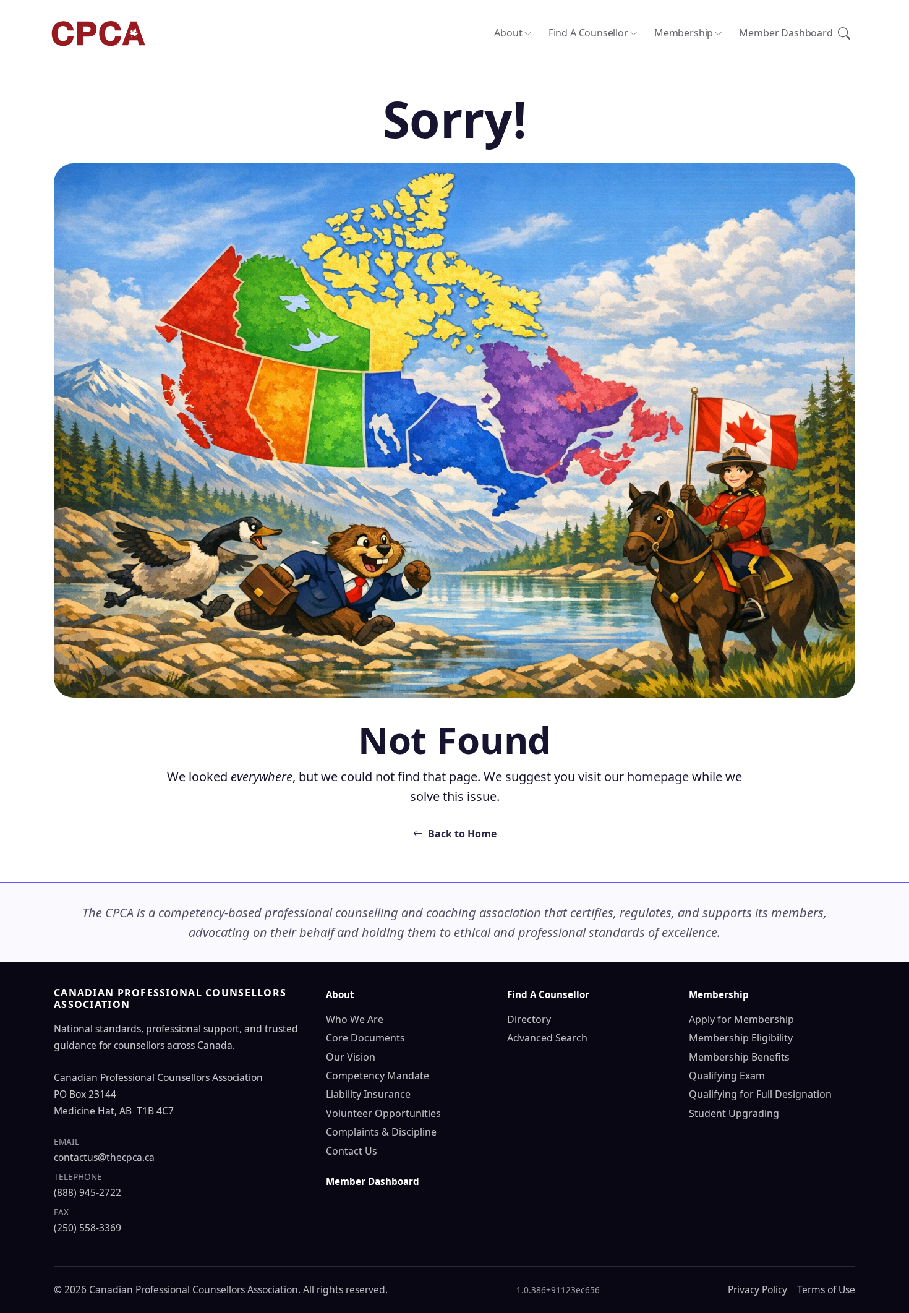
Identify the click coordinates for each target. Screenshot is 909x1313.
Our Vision (350, 1057)
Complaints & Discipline (381, 1132)
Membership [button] (683, 33)
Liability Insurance (368, 1094)
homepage (658, 776)
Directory (529, 1019)
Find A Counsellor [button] (588, 33)
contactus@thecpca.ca (104, 1157)
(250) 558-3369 (87, 1227)
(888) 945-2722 (87, 1192)
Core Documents (365, 1038)
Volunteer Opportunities (383, 1113)
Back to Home (462, 833)
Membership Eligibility (741, 1038)
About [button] (508, 33)
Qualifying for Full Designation (760, 1094)
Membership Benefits (739, 1057)
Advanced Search (547, 1038)
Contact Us (351, 1151)
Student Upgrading (734, 1113)
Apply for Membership (741, 1019)
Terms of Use (826, 1289)
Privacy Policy (757, 1289)
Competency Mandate (377, 1075)
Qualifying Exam (727, 1075)
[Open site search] (844, 33)
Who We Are (354, 1019)
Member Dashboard (785, 33)
